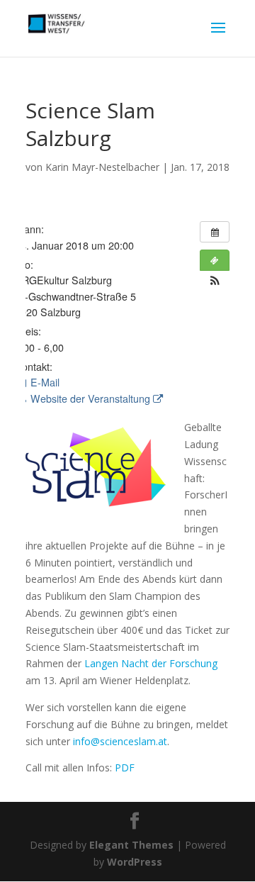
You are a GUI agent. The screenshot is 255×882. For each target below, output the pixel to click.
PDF (125, 767)
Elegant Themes (131, 845)
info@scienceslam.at (120, 741)
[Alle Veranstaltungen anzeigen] (215, 231)
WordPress (134, 862)
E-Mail (44, 382)
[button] (214, 280)
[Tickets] (215, 260)
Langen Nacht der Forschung (150, 663)
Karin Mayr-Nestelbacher (102, 167)
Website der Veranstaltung (90, 398)
